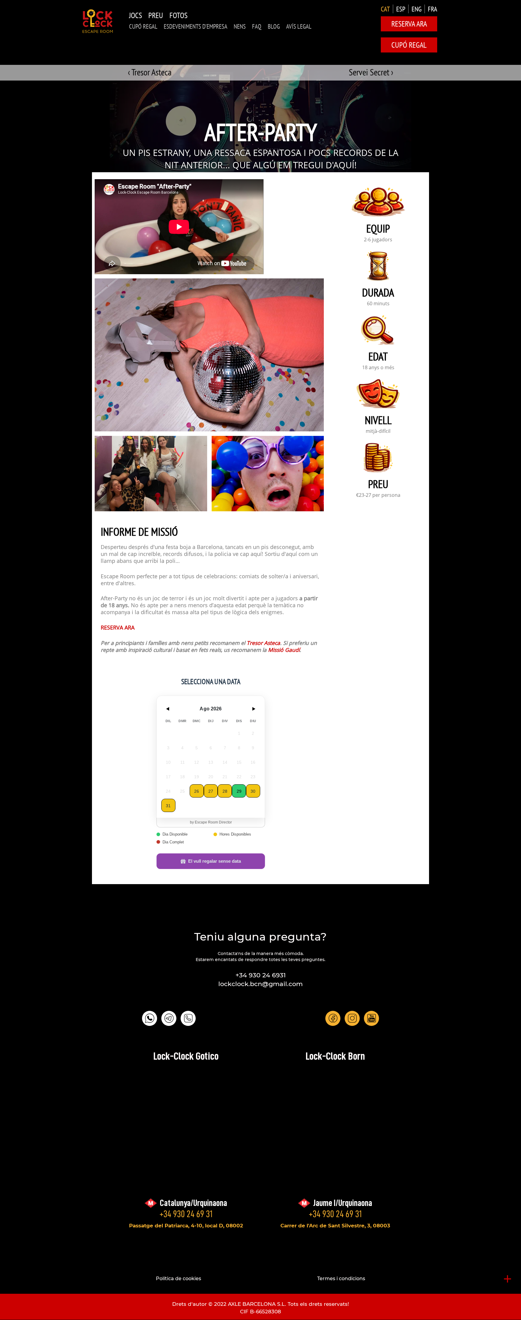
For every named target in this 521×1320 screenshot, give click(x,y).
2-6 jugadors (378, 240)
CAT (385, 9)
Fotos (178, 15)
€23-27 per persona (378, 495)
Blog (274, 26)
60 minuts (378, 304)
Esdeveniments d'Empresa (195, 26)
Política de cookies (178, 1278)
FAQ (256, 26)
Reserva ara (409, 24)
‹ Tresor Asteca (150, 72)
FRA (432, 9)
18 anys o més (378, 368)
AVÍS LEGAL (298, 26)
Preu (155, 15)
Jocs (135, 15)
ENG (417, 9)
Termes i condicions (341, 1278)
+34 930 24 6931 (260, 975)
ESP (400, 9)
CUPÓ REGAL (143, 26)
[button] (151, 473)
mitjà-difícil (378, 431)
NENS (240, 26)
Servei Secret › (371, 72)
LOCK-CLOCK (98, 21)
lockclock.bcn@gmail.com (260, 984)
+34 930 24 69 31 (186, 1214)
